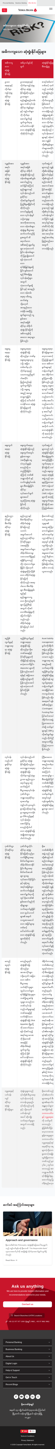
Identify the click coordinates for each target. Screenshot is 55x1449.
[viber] (27, 1397)
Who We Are (32, 3)
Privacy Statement (27, 1440)
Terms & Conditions (27, 1436)
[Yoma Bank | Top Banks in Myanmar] (27, 10)
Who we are (8, 29)
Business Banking (21, 3)
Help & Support (13, 1370)
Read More (10, 1260)
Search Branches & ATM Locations (28, 1315)
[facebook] (16, 1397)
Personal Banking (8, 3)
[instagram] (38, 1397)
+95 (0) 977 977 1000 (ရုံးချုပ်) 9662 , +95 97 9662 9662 (29, 1321)
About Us (10, 1356)
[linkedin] (33, 1397)
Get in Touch (11, 1377)
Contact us (27, 1304)
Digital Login (11, 1363)
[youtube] (22, 1397)
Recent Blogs (12, 1384)
